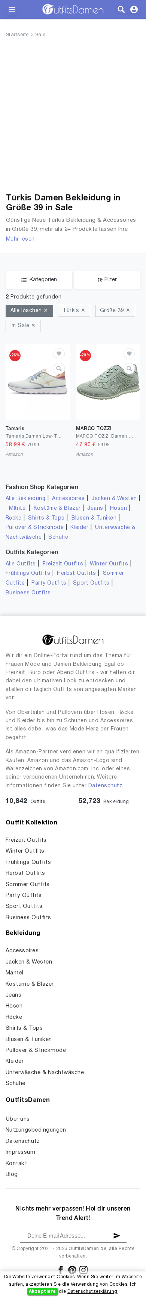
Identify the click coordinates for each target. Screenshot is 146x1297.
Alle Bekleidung (25, 498)
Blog (12, 1174)
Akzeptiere (42, 1291)
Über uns (18, 1119)
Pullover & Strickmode (35, 527)
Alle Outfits (21, 564)
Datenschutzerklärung (92, 1291)
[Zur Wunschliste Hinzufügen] (59, 353)
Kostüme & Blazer (57, 508)
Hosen (118, 508)
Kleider (79, 527)
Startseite (17, 35)
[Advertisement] (73, 117)
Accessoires (68, 498)
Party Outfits (48, 583)
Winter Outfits (109, 564)
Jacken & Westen (114, 498)
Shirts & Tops (46, 518)
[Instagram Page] (83, 1270)
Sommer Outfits (28, 884)
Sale (40, 35)
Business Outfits (28, 593)
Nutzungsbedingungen (36, 1130)
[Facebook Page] (61, 1270)
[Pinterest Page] (72, 1270)
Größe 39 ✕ (115, 310)
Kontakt (16, 1163)
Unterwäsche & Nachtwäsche (45, 1072)
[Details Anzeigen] (59, 368)
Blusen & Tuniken (94, 518)
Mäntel (18, 508)
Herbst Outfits (76, 573)
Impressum (20, 1152)
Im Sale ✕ (23, 325)
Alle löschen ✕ (29, 310)
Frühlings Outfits (28, 573)
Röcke (13, 518)
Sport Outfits (91, 583)
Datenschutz (105, 785)
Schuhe (58, 537)
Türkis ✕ (74, 310)
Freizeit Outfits (63, 564)
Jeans (95, 508)
